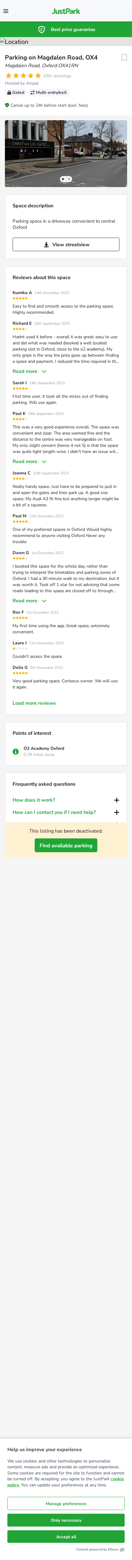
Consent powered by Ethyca (97, 1549)
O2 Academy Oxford (44, 748)
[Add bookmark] (124, 57)
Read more (25, 371)
